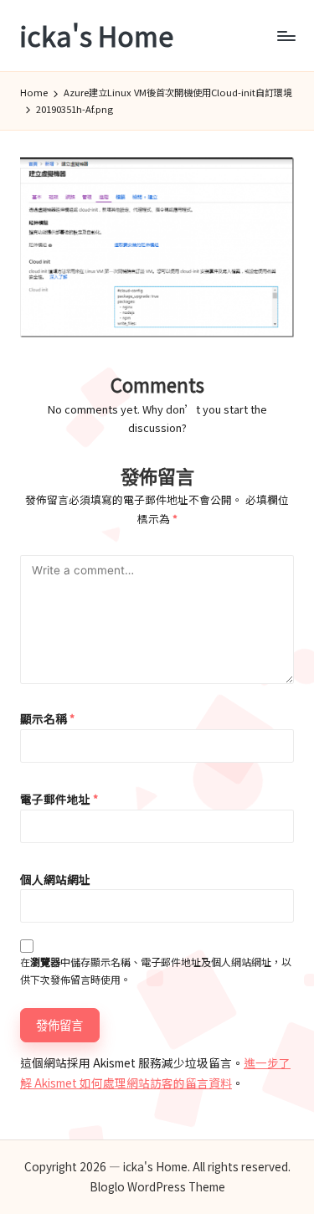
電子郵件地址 (59, 798)
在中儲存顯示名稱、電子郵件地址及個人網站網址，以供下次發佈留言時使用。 (155, 970)
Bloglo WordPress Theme (157, 1186)
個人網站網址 (55, 879)
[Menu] (285, 35)
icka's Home (96, 35)
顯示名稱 (47, 718)
